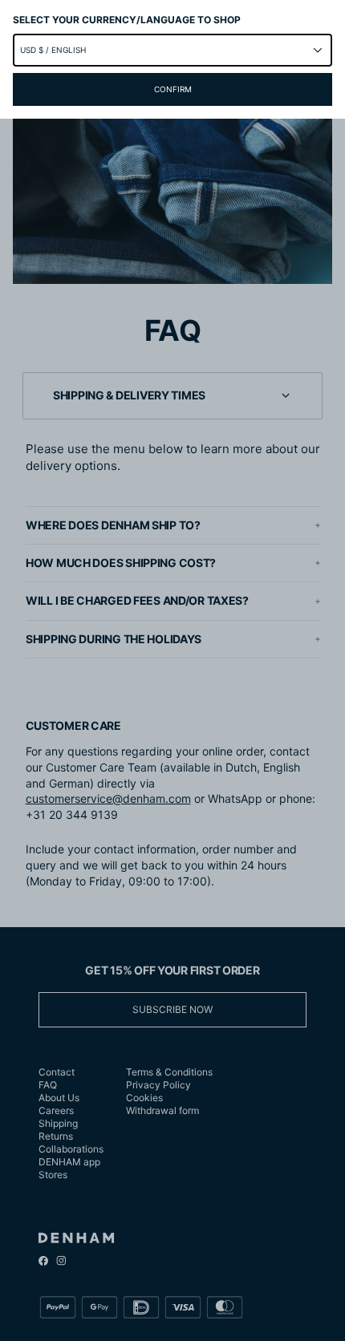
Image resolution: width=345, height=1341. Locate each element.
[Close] (172, 670)
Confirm (173, 89)
